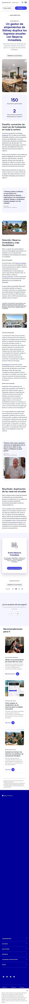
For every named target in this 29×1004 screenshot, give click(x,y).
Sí (11, 613)
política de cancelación (8, 388)
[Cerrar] (27, 990)
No (17, 613)
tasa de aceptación (7, 276)
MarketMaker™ (6, 364)
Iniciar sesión (7, 8)
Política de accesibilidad (22, 988)
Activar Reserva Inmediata (13, 568)
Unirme (20, 8)
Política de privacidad (4, 988)
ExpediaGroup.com (10, 974)
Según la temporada (16, 349)
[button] (17, 673)
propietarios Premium (16, 522)
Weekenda (5, 135)
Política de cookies (13, 988)
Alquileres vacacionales (14, 55)
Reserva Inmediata (21, 263)
